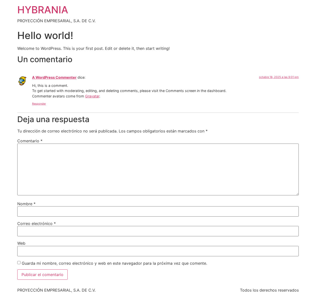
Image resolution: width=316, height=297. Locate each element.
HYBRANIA (42, 10)
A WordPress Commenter (54, 77)
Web (21, 243)
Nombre (26, 204)
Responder (39, 103)
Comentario (29, 141)
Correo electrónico (36, 223)
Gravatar (92, 96)
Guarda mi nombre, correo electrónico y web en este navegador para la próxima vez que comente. (114, 263)
